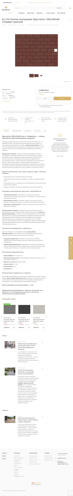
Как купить (37, 130)
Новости (16, 465)
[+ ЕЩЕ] (69, 13)
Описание (6, 130)
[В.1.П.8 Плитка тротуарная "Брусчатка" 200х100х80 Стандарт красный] (36, 50)
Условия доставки (33, 456)
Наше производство (18, 458)
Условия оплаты (33, 458)
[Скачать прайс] (71, 239)
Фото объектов (17, 463)
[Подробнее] (42, 342)
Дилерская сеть (33, 462)
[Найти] (64, 8)
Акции (4, 456)
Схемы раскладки (18, 467)
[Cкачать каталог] (71, 243)
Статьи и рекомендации (34, 464)
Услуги (4, 458)
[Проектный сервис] (71, 252)
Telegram (66, 1)
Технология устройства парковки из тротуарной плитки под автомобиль (26, 372)
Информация (33, 453)
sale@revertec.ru (62, 458)
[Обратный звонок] (71, 257)
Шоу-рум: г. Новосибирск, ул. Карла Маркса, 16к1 (40, 2)
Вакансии (16, 472)
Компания (17, 453)
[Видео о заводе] (71, 248)
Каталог (4, 453)
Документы (28, 130)
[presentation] (1, 316)
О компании (17, 456)
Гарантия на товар (33, 460)
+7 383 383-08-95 (7, 2)
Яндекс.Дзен (69, 1)
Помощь (47, 453)
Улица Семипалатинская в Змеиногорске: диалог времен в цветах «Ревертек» (28, 420)
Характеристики (17, 130)
